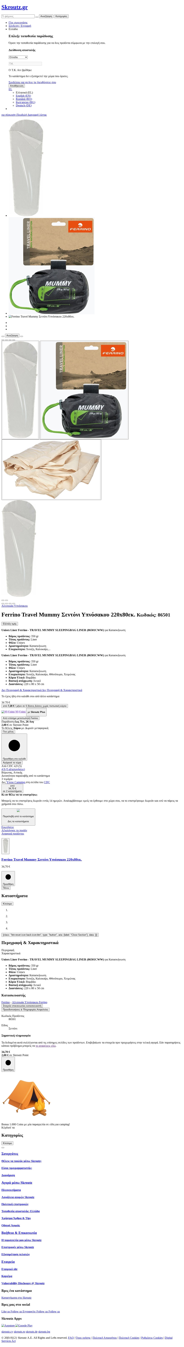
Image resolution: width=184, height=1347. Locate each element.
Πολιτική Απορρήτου (105, 1337)
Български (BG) (25, 102)
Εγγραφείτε (29, 1311)
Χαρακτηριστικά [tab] (10, 953)
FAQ (71, 1337)
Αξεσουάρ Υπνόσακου (14, 605)
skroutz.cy (7, 1331)
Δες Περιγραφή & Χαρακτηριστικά (21, 690)
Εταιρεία (8, 1262)
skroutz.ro (19, 1331)
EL (10, 89)
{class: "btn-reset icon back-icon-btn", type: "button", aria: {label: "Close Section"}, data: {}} (50, 934)
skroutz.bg (44, 1331)
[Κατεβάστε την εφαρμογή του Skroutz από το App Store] (8, 1325)
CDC (47, 782)
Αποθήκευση (16, 86)
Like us (6, 1311)
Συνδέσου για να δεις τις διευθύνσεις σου (32, 82)
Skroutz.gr (14, 7)
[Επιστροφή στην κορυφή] (2, 1147)
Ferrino (5, 1002)
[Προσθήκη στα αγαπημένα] (2, 340)
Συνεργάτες (9, 1154)
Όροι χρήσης (83, 1337)
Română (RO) (24, 99)
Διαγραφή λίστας (37, 114)
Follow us (17, 1311)
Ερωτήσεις (7, 827)
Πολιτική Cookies (129, 1337)
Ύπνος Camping (16, 782)
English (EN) (23, 95)
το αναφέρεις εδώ (46, 1045)
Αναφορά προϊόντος (12, 833)
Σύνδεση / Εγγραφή (20, 25)
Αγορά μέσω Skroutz (16, 1182)
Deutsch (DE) (24, 105)
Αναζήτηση (46, 16)
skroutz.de (32, 1331)
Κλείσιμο (7, 903)
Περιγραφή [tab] (7, 950)
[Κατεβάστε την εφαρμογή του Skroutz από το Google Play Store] (24, 1325)
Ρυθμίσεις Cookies (152, 1337)
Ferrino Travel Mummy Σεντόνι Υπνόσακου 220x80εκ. (41, 859)
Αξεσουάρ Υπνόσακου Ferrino (29, 1002)
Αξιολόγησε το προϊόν (14, 830)
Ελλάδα (13, 29)
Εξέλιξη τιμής (10, 623)
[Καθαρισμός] (36, 17)
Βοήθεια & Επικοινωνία (19, 1233)
